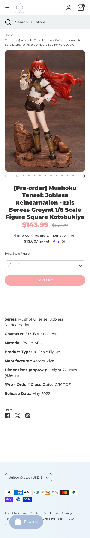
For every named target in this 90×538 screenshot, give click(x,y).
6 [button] (45, 175)
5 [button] (40, 175)
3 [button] (29, 175)
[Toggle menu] (7, 7)
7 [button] (51, 175)
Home (9, 35)
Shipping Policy (53, 518)
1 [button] (17, 176)
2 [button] (23, 175)
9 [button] (62, 175)
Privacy (67, 513)
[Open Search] (7, 22)
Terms (54, 513)
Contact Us (38, 513)
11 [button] (73, 175)
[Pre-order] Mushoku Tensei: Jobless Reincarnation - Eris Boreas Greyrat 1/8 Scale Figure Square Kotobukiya (43, 42)
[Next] (84, 176)
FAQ (71, 518)
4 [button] (34, 175)
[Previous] (6, 176)
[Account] (68, 5)
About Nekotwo (16, 513)
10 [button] (67, 175)
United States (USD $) (26, 477)
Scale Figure (21, 253)
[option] (45, 111)
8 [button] (56, 175)
